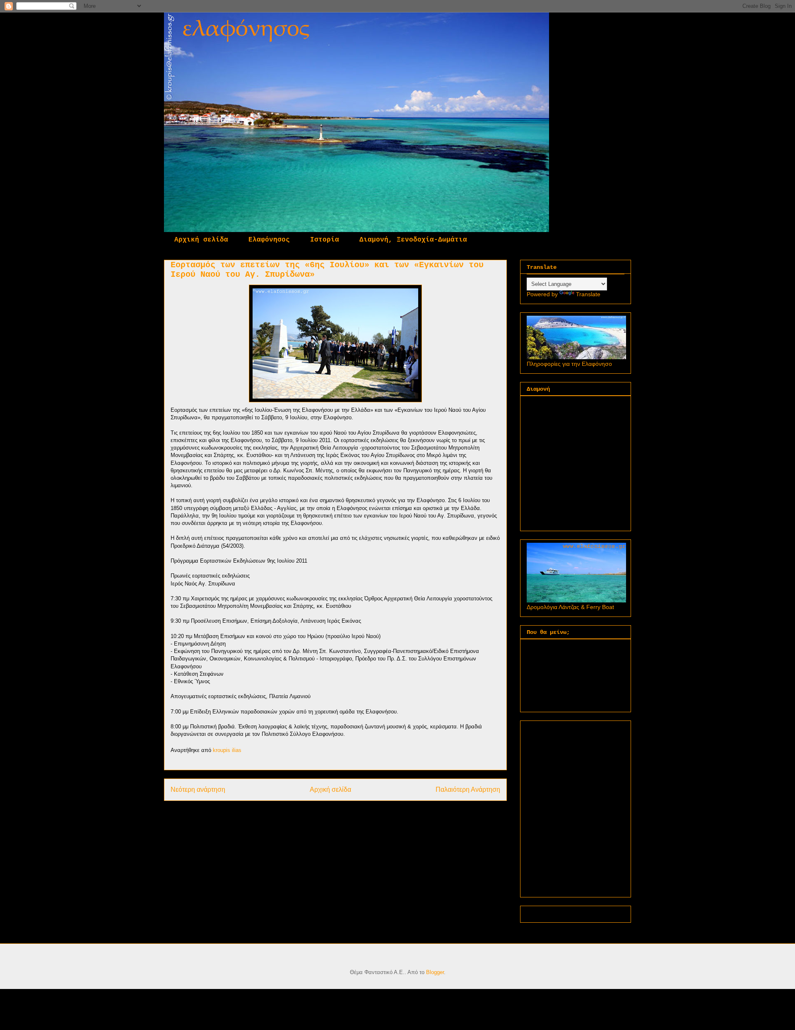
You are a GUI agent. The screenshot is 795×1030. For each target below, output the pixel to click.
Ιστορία (324, 240)
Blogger (435, 972)
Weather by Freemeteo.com (550, 912)
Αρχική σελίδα (201, 240)
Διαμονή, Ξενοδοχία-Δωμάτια (413, 240)
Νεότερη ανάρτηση (198, 789)
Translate (588, 294)
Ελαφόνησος (269, 240)
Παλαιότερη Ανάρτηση (468, 789)
